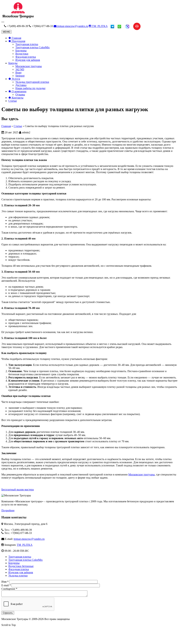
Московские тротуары (28, 66)
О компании (18, 91)
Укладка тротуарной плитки (32, 81)
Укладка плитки (18, 575)
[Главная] (17, 17)
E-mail (6, 585)
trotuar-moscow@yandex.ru (72, 26)
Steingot (19, 75)
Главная (16, 37)
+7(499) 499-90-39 (17, 26)
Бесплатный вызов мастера (17, 489)
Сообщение (9, 588)
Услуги (15, 78)
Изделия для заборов (27, 59)
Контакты (17, 97)
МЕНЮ (6, 32)
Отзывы (20, 94)
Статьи (12, 100)
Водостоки (21, 53)
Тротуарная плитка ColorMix (32, 47)
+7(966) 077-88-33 (42, 26)
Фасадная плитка (25, 56)
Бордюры (21, 50)
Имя (5, 581)
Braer (18, 72)
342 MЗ (19, 69)
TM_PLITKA (99, 26)
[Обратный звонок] (137, 26)
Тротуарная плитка (26, 44)
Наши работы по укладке (30, 88)
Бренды (12, 63)
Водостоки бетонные (21, 566)
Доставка (20, 85)
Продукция (18, 41)
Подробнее (8, 510)
